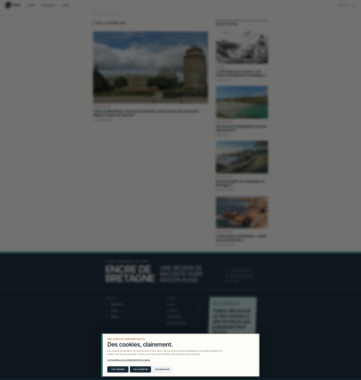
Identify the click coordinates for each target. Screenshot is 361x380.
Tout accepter (140, 369)
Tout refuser (118, 369)
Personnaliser (162, 369)
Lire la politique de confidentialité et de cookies (128, 360)
